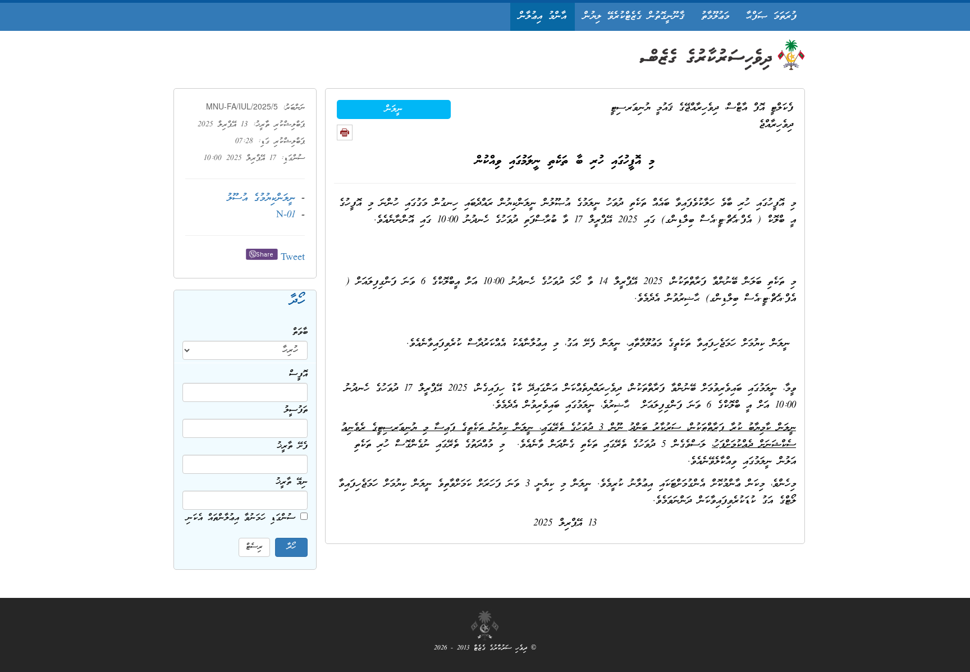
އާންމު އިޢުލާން (542, 16)
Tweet (293, 258)
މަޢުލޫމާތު (715, 16)
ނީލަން (393, 109)
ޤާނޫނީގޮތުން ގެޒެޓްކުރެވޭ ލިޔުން (633, 16)
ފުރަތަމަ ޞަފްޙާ (771, 16)
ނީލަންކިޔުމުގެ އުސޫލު (261, 198)
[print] (345, 132)
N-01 (285, 215)
